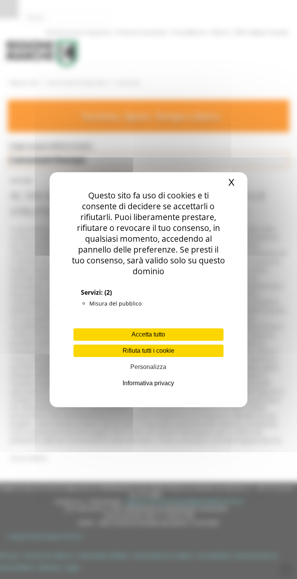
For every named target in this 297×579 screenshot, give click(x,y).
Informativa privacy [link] (148, 383)
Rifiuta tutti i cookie (148, 350)
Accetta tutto (148, 334)
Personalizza (148, 367)
